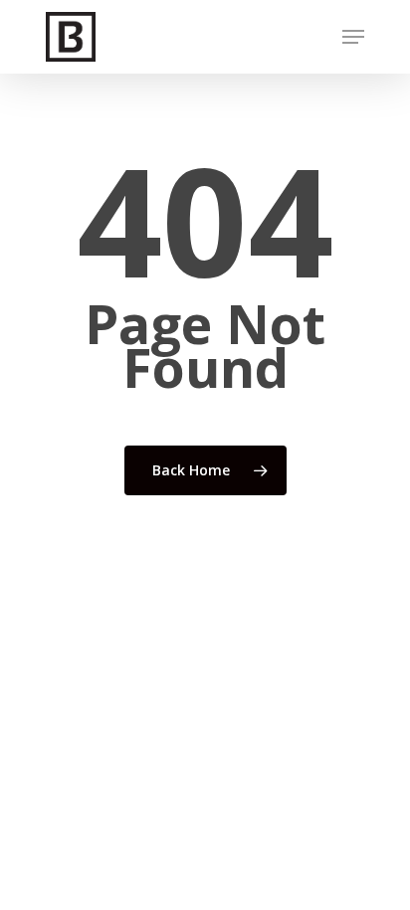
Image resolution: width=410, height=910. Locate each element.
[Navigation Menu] (353, 37)
